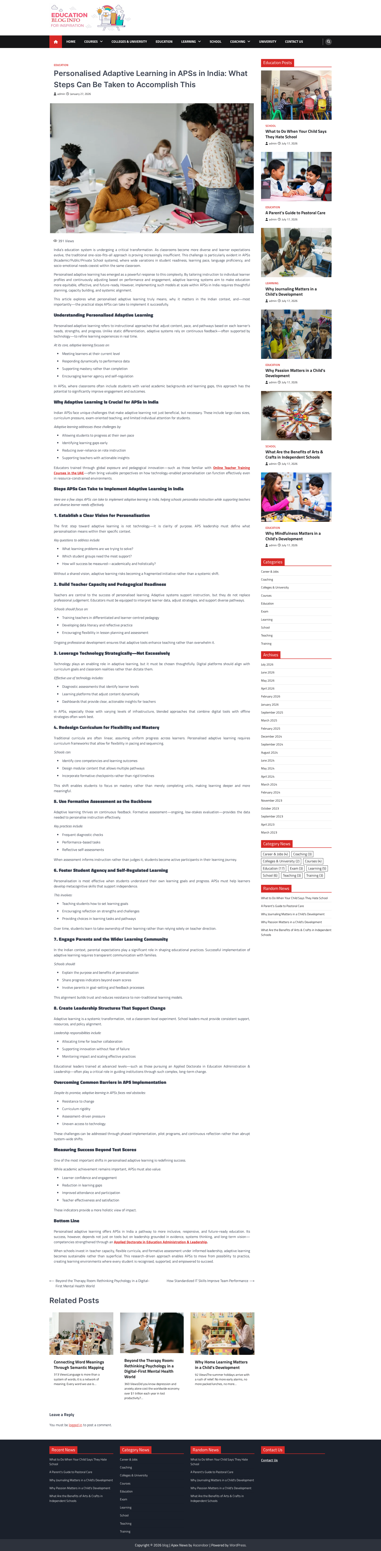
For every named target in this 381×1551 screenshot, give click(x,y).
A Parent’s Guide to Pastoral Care (295, 213)
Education (164, 41)
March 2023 (269, 832)
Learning (188, 41)
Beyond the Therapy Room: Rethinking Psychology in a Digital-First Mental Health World (149, 1368)
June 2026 (268, 672)
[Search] (328, 42)
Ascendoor (201, 1545)
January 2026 (270, 704)
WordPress (238, 1545)
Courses (91, 41)
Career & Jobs (270, 571)
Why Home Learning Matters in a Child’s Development (221, 1364)
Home (70, 41)
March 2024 (269, 784)
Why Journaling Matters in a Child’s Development (291, 291)
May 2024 (268, 768)
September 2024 (272, 744)
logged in (75, 1424)
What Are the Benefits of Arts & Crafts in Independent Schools (294, 454)
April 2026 (268, 688)
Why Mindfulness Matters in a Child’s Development (293, 536)
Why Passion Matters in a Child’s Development (295, 372)
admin (61, 94)
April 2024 (268, 776)
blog (165, 1545)
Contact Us (294, 41)
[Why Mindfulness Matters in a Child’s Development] (296, 497)
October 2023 (270, 808)
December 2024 (271, 736)
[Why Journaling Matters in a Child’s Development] (296, 252)
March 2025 (269, 720)
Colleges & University (129, 41)
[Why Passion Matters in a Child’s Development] (296, 334)
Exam (264, 611)
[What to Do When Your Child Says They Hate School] (296, 95)
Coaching (237, 41)
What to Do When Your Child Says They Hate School (296, 134)
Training (266, 643)
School (215, 41)
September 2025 (272, 712)
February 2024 (270, 792)
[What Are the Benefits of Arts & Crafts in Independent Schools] (296, 415)
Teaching (267, 635)
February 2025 (270, 728)
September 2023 (272, 816)
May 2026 (268, 680)
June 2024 (268, 760)
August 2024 (269, 752)
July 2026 (267, 664)
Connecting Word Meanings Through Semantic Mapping (79, 1364)
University (267, 41)
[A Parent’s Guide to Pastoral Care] (296, 176)
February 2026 (270, 696)
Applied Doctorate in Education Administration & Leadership (160, 1242)
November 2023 (271, 800)
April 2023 (268, 824)
